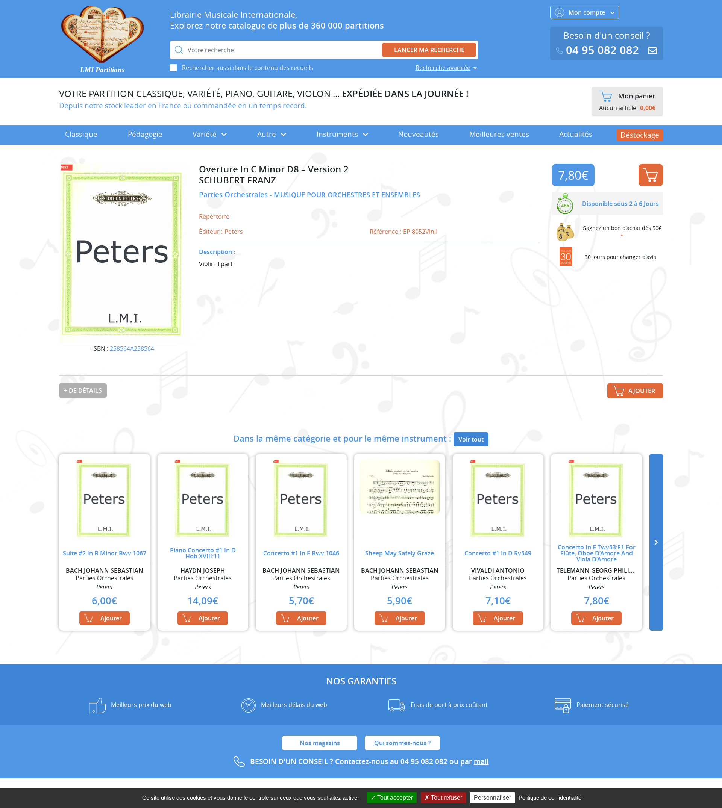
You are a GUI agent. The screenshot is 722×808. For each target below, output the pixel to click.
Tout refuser (445, 797)
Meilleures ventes (499, 134)
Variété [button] (205, 134)
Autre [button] (267, 134)
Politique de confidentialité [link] (550, 797)
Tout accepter (394, 797)
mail (481, 761)
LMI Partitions (102, 70)
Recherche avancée (443, 68)
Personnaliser (492, 797)
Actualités (575, 134)
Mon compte (588, 12)
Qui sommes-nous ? (402, 743)
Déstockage (639, 135)
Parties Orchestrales (234, 195)
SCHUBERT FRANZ (237, 180)
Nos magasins (320, 743)
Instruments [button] (338, 134)
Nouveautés (418, 134)
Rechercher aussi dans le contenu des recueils (247, 68)
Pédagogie (145, 134)
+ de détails (83, 390)
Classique (81, 134)
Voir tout (471, 439)
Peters (233, 231)
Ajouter (651, 175)
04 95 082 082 (602, 50)
